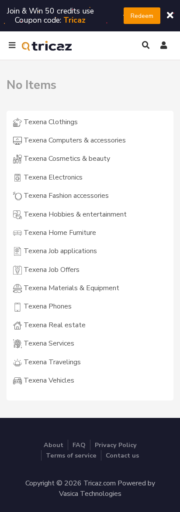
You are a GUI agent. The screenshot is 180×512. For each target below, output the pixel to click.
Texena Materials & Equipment (70, 288)
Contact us (122, 455)
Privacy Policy (116, 445)
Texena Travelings (51, 362)
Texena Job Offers (51, 270)
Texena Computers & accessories (74, 140)
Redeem (142, 15)
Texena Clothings (50, 122)
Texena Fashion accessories (65, 195)
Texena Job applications (59, 251)
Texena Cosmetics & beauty (66, 158)
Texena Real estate (54, 325)
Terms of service (71, 455)
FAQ (79, 445)
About (53, 445)
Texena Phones (47, 306)
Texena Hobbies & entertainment (74, 214)
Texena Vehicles (48, 380)
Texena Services (48, 343)
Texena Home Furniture (59, 232)
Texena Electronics (52, 177)
